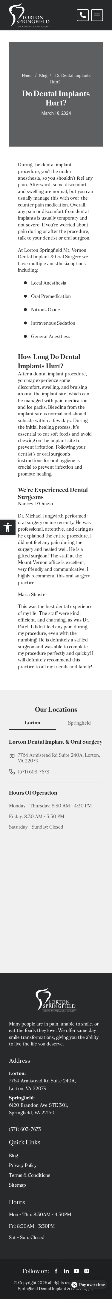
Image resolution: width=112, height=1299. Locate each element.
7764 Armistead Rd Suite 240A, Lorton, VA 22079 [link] (59, 758)
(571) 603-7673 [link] (33, 772)
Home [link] (27, 75)
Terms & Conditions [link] (29, 1175)
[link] (8, 527)
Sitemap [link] (17, 1185)
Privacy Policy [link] (22, 1165)
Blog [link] (43, 75)
